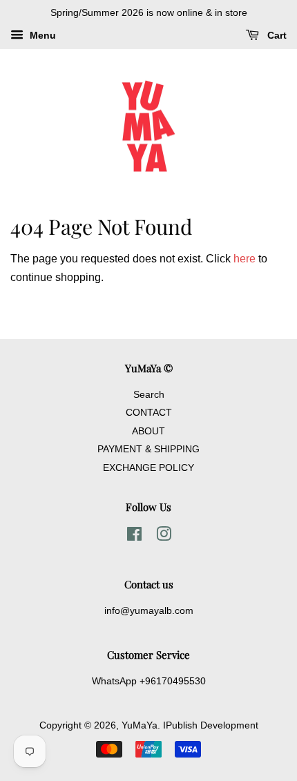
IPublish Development (210, 725)
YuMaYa (139, 725)
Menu (41, 35)
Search (148, 394)
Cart (276, 35)
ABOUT (148, 431)
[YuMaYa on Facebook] (134, 537)
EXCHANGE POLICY (148, 468)
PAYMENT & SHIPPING (148, 449)
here (244, 258)
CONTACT (149, 412)
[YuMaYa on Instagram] (163, 537)
